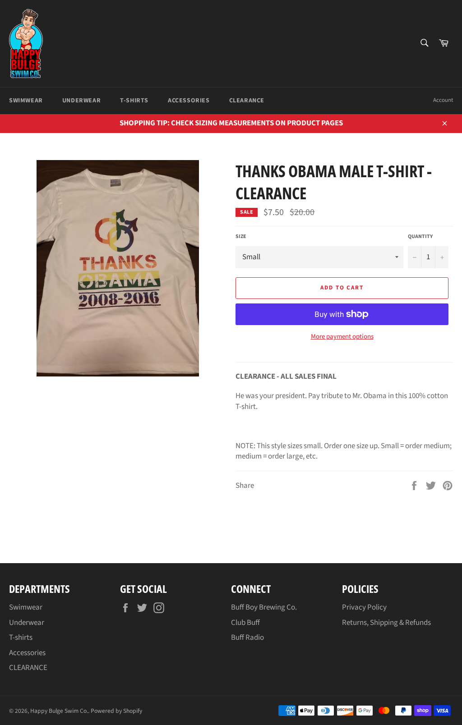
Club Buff (245, 622)
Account (443, 100)
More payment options (342, 336)
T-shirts (134, 100)
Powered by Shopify (116, 711)
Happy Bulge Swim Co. (59, 711)
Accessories (189, 100)
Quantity (420, 236)
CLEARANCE (246, 100)
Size (241, 236)
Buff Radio (247, 637)
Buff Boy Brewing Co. (264, 607)
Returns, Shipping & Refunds (386, 622)
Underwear (81, 100)
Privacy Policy (364, 607)
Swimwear (26, 100)
